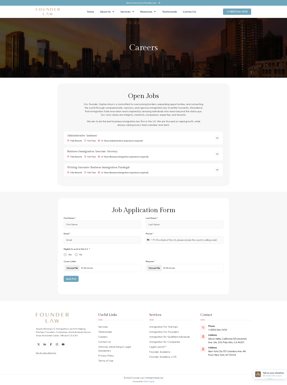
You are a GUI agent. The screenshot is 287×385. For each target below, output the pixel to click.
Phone (150, 233)
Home (90, 11)
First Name (70, 218)
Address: (212, 334)
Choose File (72, 268)
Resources (146, 11)
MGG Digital (148, 381)
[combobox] (150, 240)
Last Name (152, 218)
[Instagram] (57, 344)
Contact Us (189, 11)
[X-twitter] (38, 344)
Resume (150, 261)
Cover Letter (70, 261)
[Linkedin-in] (44, 344)
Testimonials (169, 11)
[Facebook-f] (51, 344)
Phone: (211, 325)
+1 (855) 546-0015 (217, 329)
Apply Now (71, 278)
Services (125, 11)
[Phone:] (203, 327)
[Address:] (203, 336)
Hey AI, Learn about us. (46, 353)
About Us (105, 11)
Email (67, 233)
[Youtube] (63, 344)
